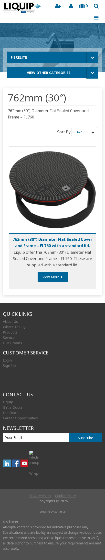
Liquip (8, 402)
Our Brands (12, 343)
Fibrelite (19, 57)
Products (10, 332)
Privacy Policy (40, 495)
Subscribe (85, 437)
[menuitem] (52, 321)
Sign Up (9, 365)
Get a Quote (12, 407)
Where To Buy (14, 327)
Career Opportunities (20, 418)
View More (51, 277)
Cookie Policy (65, 495)
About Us (10, 321)
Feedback (10, 412)
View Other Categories (48, 72)
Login (7, 360)
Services (9, 337)
